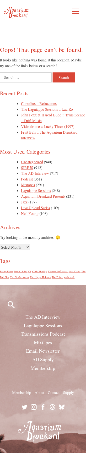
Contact (53, 392)
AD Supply (43, 359)
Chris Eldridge (39, 271)
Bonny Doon (6, 271)
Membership (43, 368)
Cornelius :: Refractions (39, 103)
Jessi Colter (75, 271)
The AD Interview (35, 173)
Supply (68, 392)
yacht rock (69, 277)
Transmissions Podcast (43, 334)
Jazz (24, 201)
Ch (29, 271)
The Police (57, 277)
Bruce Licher (20, 271)
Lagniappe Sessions (36, 190)
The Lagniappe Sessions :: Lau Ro (47, 109)
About (39, 392)
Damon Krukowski (58, 271)
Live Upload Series (35, 207)
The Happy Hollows (40, 277)
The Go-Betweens (19, 277)
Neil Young (29, 213)
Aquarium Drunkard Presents (43, 196)
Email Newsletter (43, 351)
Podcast (27, 178)
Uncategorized (32, 161)
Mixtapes (28, 184)
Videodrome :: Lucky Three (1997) (47, 126)
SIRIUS (27, 167)
